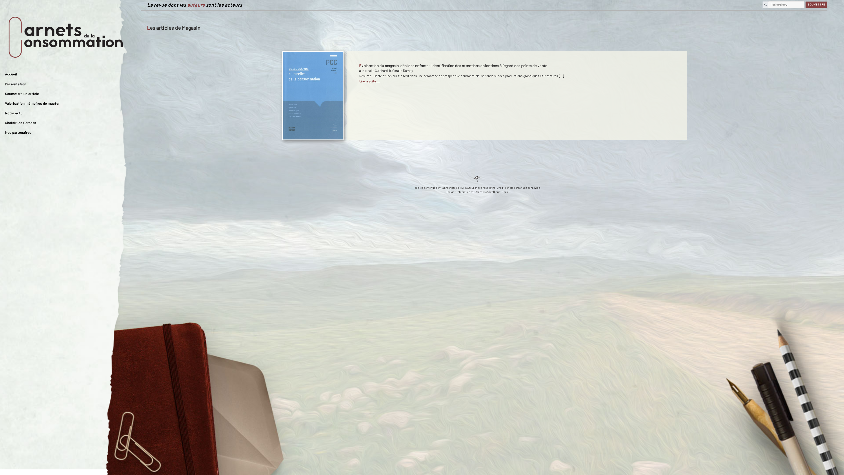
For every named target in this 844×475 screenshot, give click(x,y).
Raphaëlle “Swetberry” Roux (491, 191)
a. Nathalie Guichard (373, 71)
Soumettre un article (22, 94)
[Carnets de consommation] (65, 38)
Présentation (15, 84)
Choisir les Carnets (20, 123)
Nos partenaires (18, 132)
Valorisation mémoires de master (32, 103)
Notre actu (14, 113)
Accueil (11, 74)
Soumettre (816, 4)
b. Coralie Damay (401, 71)
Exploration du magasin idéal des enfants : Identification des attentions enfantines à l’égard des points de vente (453, 65)
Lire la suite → (369, 81)
